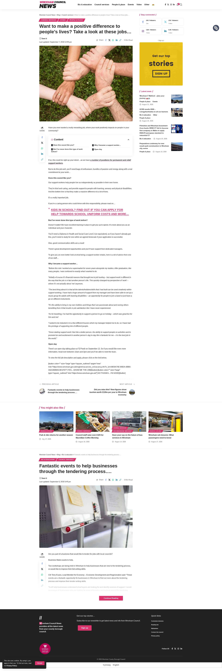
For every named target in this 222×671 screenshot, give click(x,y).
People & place (76, 20)
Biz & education (145, 115)
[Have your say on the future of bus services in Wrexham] (129, 421)
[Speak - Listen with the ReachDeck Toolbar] (216, 28)
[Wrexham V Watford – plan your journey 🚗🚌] (177, 99)
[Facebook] (165, 4)
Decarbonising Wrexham (122, 431)
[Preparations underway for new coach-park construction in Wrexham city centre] (177, 146)
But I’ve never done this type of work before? (67, 150)
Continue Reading (111, 598)
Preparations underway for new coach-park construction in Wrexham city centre (154, 146)
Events (155, 101)
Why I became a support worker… (107, 145)
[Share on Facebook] (105, 40)
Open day (98, 149)
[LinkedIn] (173, 4)
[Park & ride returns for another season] (56, 421)
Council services (48, 20)
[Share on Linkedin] (116, 40)
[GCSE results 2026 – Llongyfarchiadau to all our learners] (177, 112)
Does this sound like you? (63, 145)
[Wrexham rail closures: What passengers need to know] (166, 421)
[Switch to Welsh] (153, 4)
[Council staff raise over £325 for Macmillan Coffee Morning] (93, 421)
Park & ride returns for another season (56, 435)
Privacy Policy (12, 665)
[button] (40, 663)
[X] (168, 4)
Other (63, 20)
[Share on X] (109, 40)
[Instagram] (171, 4)
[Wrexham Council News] (52, 4)
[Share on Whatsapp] (113, 40)
